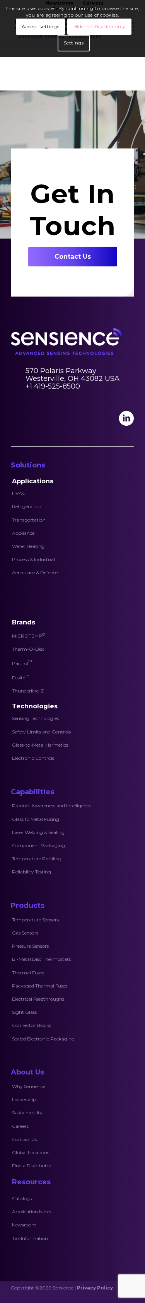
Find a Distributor (31, 1165)
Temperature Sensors (35, 920)
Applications (32, 481)
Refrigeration (26, 506)
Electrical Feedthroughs (38, 999)
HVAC (19, 493)
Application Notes (31, 1211)
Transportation (29, 520)
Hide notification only (99, 26)
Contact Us (24, 1139)
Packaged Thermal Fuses (39, 986)
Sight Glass (24, 1012)
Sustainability (27, 1112)
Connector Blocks (31, 1025)
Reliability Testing (31, 872)
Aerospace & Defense (35, 572)
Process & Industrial (33, 559)
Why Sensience (28, 1086)
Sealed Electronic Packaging (43, 1039)
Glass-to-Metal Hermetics (40, 745)
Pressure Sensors (30, 946)
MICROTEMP (28, 635)
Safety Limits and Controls (41, 732)
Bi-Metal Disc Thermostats (41, 959)
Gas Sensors (25, 933)
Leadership (24, 1099)
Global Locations (30, 1152)
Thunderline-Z (28, 691)
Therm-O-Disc (28, 649)
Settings (74, 43)
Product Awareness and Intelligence (51, 805)
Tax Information (30, 1238)
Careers (20, 1126)
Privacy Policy (95, 1288)
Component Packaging (38, 845)
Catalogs (22, 1198)
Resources (31, 1182)
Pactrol (22, 662)
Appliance (23, 533)
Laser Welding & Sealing (38, 832)
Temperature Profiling (36, 858)
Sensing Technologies (35, 718)
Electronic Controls (33, 758)
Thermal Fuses (28, 973)
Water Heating (28, 546)
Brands (23, 622)
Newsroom (24, 1225)
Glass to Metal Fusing (35, 819)
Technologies (35, 706)
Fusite (20, 677)
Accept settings (40, 26)
